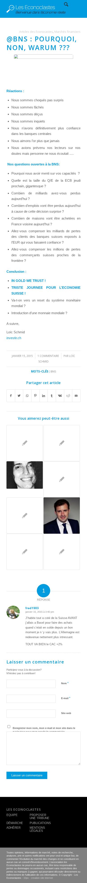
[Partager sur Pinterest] (35, 396)
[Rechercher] (64, 4)
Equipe (12, 815)
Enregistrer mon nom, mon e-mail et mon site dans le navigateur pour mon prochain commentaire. (44, 730)
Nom (64, 683)
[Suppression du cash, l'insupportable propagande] (24, 515)
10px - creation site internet (38, 878)
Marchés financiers (67, 32)
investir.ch (13, 338)
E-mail (65, 698)
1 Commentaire (48, 356)
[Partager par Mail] (76, 396)
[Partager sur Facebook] (11, 396)
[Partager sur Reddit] (68, 396)
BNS (53, 371)
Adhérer (13, 827)
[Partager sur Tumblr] (52, 396)
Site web (66, 713)
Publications (40, 823)
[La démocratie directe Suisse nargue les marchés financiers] (24, 475)
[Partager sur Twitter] (19, 396)
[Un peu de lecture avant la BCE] (62, 515)
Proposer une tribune (39, 816)
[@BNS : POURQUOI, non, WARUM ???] (43, 67)
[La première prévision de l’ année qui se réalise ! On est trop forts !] (24, 443)
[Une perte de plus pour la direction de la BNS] (62, 443)
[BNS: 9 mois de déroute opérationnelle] (62, 552)
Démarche (14, 823)
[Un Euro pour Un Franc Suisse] (24, 552)
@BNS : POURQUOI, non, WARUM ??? (41, 43)
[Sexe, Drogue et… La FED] (62, 479)
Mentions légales (37, 829)
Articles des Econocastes (36, 32)
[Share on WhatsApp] (27, 396)
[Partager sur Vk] (60, 396)
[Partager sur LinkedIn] (44, 396)
